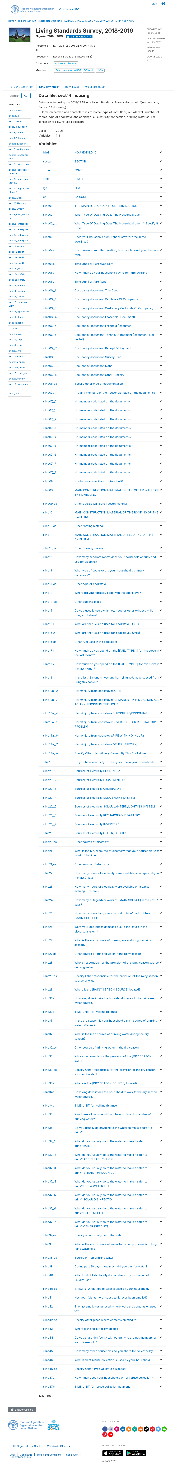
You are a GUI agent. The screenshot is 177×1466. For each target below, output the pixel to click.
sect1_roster (15, 121)
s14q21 (47, 851)
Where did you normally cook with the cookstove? (107, 592)
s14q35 (47, 1114)
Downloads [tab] (72, 87)
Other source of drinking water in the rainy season (107, 953)
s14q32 (47, 1034)
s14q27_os (49, 953)
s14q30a (48, 998)
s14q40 (48, 1275)
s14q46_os (50, 1369)
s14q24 (48, 900)
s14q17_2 (48, 664)
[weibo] (105, 1434)
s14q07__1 (49, 410)
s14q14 (47, 592)
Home (11, 21)
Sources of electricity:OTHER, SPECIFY (100, 833)
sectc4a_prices (17, 362)
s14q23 (47, 886)
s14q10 (47, 512)
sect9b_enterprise (19, 229)
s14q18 (47, 677)
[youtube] (110, 1434)
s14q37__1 (49, 1141)
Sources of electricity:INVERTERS (96, 824)
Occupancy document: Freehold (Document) (103, 326)
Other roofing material (89, 526)
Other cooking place (87, 601)
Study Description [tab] (22, 87)
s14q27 (48, 940)
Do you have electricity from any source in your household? (114, 762)
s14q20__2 (49, 780)
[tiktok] (146, 1428)
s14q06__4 (50, 317)
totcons (13, 328)
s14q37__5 (49, 1195)
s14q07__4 (49, 437)
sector (47, 161)
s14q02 (48, 214)
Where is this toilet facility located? (97, 1328)
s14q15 (47, 610)
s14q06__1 (49, 290)
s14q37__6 (49, 1208)
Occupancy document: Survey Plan (97, 357)
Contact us (26, 1454)
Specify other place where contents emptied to (105, 1320)
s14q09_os (50, 503)
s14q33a (48, 1083)
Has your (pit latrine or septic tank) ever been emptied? (110, 1297)
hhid (46, 152)
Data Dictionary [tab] (49, 87)
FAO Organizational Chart (26, 1446)
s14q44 (48, 1337)
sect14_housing (17, 291)
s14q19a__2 (50, 691)
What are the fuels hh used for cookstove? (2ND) (107, 633)
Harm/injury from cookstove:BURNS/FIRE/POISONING (110, 713)
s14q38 (48, 1244)
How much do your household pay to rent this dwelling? (111, 272)
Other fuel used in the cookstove (96, 641)
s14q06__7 (50, 348)
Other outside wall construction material (100, 503)
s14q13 (47, 570)
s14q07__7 (49, 463)
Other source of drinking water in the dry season (106, 1047)
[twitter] (158, 1428)
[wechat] (164, 1428)
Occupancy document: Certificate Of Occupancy (106, 299)
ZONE (78, 170)
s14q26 (48, 927)
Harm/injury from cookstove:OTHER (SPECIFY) (105, 744)
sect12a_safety (17, 274)
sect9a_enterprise (19, 223)
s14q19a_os (50, 753)
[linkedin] (122, 1428)
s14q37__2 (49, 1154)
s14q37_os (49, 1235)
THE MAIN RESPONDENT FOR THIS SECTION (105, 206)
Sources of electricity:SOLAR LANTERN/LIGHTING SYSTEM (114, 806)
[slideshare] (134, 1428)
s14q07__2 (49, 419)
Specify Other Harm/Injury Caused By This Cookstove (110, 753)
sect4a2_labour (17, 143)
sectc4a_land (16, 356)
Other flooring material (89, 548)
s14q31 (47, 1020)
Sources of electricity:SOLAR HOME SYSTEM (104, 797)
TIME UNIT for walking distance (95, 1011)
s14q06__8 (50, 357)
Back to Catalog (23, 1409)
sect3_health (16, 132)
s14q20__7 (50, 824)
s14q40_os (50, 1288)
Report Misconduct (20, 1456)
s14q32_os (50, 1047)
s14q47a (48, 1377)
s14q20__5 (49, 806)
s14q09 (48, 490)
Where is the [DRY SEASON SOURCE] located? (105, 1083)
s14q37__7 (49, 1222)
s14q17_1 (48, 650)
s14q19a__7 (50, 744)
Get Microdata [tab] (96, 87)
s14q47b (49, 1386)
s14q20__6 (49, 815)
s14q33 (47, 1056)
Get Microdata (81, 36)
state (46, 179)
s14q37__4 (49, 1181)
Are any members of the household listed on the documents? (114, 392)
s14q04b (49, 264)
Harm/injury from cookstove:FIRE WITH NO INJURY (109, 735)
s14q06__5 (49, 326)
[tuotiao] (152, 1428)
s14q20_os (50, 842)
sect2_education (18, 126)
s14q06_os (50, 383)
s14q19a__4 (50, 713)
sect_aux (14, 115)
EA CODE (80, 197)
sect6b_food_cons (19, 164)
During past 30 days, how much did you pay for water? (110, 1266)
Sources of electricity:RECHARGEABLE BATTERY (107, 815)
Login (154, 4)
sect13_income (17, 285)
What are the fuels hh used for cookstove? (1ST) (106, 624)
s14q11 (47, 534)
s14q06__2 (50, 299)
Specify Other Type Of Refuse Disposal (100, 1369)
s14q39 (48, 1266)
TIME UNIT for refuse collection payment (102, 1386)
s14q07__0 (49, 401)
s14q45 (48, 1351)
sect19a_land (16, 317)
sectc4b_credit (17, 367)
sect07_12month (17, 203)
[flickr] (110, 1428)
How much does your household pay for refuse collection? (113, 1377)
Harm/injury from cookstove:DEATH (98, 691)
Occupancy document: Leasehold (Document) (104, 317)
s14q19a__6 (50, 735)
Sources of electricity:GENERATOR (97, 788)
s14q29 (48, 989)
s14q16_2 (49, 633)
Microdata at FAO (69, 9)
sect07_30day (16, 208)
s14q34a (48, 1092)
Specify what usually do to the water (98, 1235)
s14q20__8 (49, 833)
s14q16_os (49, 641)
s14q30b (48, 1011)
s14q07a (48, 392)
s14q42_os (50, 1320)
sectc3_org (15, 350)
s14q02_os (50, 223)
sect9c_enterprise (19, 235)
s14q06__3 (49, 308)
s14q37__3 (49, 1168)
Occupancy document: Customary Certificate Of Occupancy (113, 308)
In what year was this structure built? (98, 481)
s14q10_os (49, 526)
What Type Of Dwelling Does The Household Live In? (109, 214)
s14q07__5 (49, 446)
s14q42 (48, 1306)
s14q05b (48, 281)
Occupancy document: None (93, 366)
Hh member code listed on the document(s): (103, 401)
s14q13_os (49, 584)
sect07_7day (15, 197)
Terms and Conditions (49, 1454)
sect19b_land (16, 322)
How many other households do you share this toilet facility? (114, 1351)
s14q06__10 (50, 375)
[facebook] (105, 1428)
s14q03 (48, 237)
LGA (77, 188)
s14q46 (48, 1360)
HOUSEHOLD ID (85, 152)
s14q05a (48, 272)
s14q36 (48, 1127)
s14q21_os (49, 864)
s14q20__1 (49, 771)
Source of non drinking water (93, 1257)
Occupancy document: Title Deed (96, 290)
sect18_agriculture (19, 311)
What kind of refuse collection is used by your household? (112, 1360)
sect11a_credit (16, 251)
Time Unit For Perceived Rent (93, 264)
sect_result (15, 393)
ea (44, 197)
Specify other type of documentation (98, 383)
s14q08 (48, 481)
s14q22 (47, 873)
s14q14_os (50, 601)
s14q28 (48, 962)
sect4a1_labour (17, 138)
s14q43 (48, 1328)
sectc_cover (15, 334)
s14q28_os (50, 976)
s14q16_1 (48, 624)
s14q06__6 (50, 335)
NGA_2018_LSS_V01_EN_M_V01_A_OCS (114, 21)
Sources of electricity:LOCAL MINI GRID (101, 780)
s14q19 (47, 762)
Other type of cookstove (90, 584)
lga (45, 188)
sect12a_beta (16, 268)
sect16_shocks (17, 296)
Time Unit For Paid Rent (90, 281)
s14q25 (47, 913)
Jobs (13, 1454)
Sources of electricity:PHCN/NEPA (97, 771)
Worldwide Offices (57, 1446)
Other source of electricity (91, 842)
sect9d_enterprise (19, 240)
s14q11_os (49, 548)
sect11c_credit (16, 263)
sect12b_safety (17, 279)
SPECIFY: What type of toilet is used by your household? (111, 1288)
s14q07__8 (49, 472)
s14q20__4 (50, 797)
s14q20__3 (49, 788)
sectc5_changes (18, 373)
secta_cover (15, 110)
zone (46, 170)
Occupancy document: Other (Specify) (99, 375)
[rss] (128, 1428)
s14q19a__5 (50, 722)
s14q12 (47, 557)
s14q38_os (50, 1257)
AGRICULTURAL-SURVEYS (78, 21)
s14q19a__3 (50, 699)
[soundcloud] (140, 1428)
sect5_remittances (19, 149)
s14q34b (48, 1105)
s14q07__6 (49, 454)
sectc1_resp (15, 339)
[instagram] (116, 1428)
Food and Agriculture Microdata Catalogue (39, 21)
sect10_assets (16, 246)
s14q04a (48, 250)
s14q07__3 (49, 428)
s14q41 (47, 1297)
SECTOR (80, 161)
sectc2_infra (15, 345)
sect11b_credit (16, 257)
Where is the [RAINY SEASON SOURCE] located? (107, 989)
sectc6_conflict (17, 378)
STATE (79, 179)
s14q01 (47, 206)
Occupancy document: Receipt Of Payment (102, 348)
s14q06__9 (50, 366)
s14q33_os (50, 1069)
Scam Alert (72, 1454)
